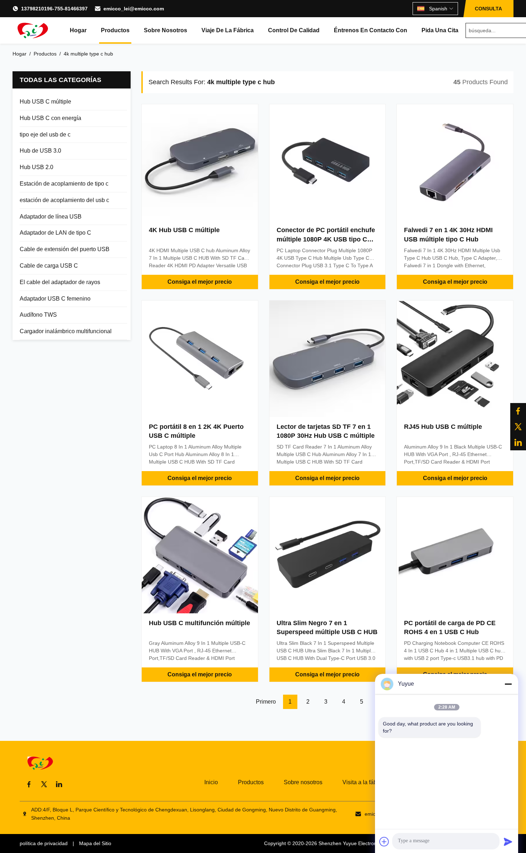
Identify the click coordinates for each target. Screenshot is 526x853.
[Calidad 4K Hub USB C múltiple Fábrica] (200, 162)
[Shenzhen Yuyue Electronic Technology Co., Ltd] (32, 30)
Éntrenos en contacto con (370, 30)
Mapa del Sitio (95, 843)
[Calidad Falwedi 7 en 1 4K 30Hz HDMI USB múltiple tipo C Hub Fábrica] (455, 162)
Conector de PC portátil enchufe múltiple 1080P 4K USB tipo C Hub (326, 238)
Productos (115, 30)
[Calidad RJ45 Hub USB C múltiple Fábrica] (455, 359)
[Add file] (384, 841)
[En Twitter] (518, 427)
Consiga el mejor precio (199, 282)
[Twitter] (44, 784)
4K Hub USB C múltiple (184, 230)
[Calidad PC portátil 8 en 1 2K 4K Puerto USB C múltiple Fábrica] (200, 359)
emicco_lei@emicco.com (133, 8)
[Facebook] (518, 411)
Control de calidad (294, 30)
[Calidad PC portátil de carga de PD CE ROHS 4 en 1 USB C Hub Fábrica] (455, 555)
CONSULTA (488, 8)
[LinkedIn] (518, 442)
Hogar (78, 30)
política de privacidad (44, 843)
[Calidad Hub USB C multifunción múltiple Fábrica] (200, 555)
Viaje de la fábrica (227, 30)
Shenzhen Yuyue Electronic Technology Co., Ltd (372, 843)
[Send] (508, 841)
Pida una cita (440, 30)
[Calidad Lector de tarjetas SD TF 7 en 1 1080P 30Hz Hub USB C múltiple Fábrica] (327, 359)
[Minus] (508, 684)
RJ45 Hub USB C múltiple (443, 426)
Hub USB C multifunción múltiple (199, 623)
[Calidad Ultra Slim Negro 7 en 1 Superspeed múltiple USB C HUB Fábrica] (327, 555)
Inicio (211, 782)
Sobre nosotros (165, 30)
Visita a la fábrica (364, 782)
